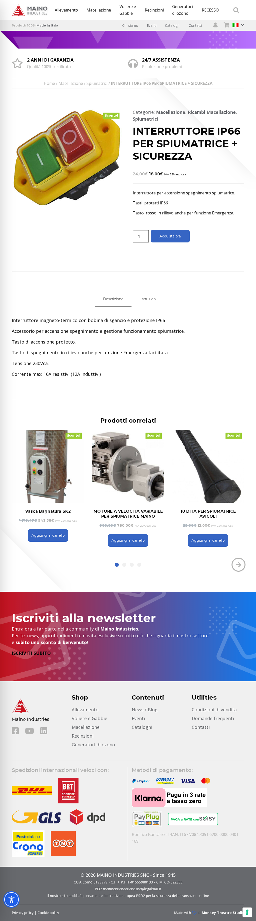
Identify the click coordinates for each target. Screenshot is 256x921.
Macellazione (98, 10)
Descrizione (113, 299)
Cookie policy (48, 912)
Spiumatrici (97, 83)
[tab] (113, 299)
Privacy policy (23, 912)
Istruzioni (148, 299)
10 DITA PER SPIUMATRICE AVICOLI (128, 514)
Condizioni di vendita (214, 710)
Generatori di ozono (182, 10)
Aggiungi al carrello (48, 540)
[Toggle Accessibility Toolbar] (11, 899)
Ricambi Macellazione (212, 112)
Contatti (195, 25)
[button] (116, 564)
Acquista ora (170, 236)
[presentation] (17, 565)
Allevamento (66, 10)
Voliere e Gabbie (128, 10)
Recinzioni (154, 10)
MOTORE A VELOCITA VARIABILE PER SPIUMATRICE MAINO (48, 514)
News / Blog (145, 710)
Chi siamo (130, 25)
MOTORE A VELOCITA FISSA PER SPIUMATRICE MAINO (208, 514)
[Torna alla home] (31, 10)
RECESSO (210, 10)
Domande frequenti (213, 718)
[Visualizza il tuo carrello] (227, 25)
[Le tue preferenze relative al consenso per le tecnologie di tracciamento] (247, 912)
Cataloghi (172, 25)
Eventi (151, 25)
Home (49, 83)
